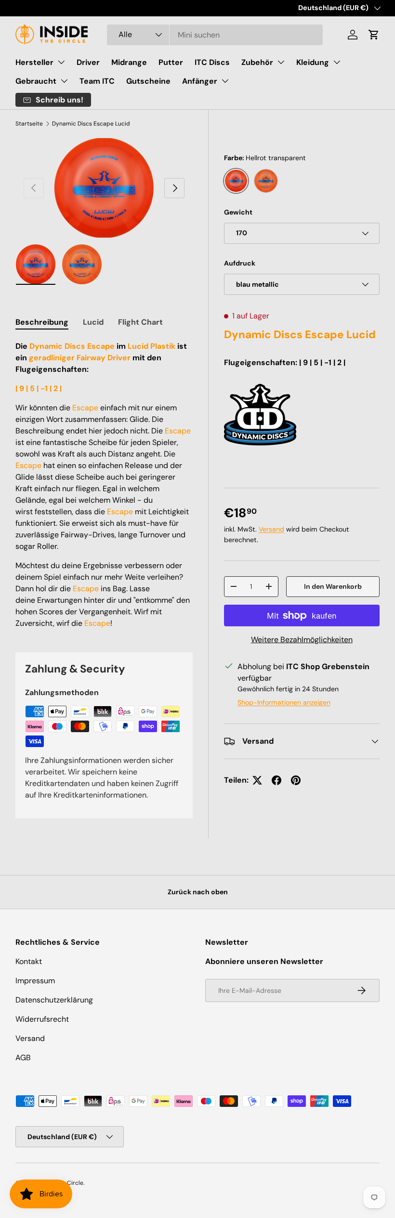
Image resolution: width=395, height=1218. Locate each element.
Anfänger (199, 81)
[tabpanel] (104, 485)
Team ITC (97, 81)
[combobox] (215, 35)
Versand (271, 529)
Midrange (129, 62)
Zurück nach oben (198, 892)
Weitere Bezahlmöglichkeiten (302, 639)
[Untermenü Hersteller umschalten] (61, 62)
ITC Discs (212, 62)
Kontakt (28, 961)
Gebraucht (35, 81)
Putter (170, 62)
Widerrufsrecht (42, 1019)
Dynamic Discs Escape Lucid (91, 123)
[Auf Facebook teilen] (276, 780)
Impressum (35, 981)
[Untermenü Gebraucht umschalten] (64, 81)
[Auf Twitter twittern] (257, 780)
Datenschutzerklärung (54, 1000)
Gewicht (238, 212)
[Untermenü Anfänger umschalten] (225, 81)
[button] (373, 34)
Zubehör (257, 62)
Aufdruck (239, 263)
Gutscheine (148, 81)
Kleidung (312, 62)
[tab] (41, 322)
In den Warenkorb (333, 586)
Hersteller (34, 62)
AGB (23, 1058)
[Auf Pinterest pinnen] (295, 780)
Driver (88, 62)
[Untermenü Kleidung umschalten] (336, 62)
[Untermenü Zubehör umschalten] (281, 62)
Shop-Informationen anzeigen (283, 702)
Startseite (29, 123)
